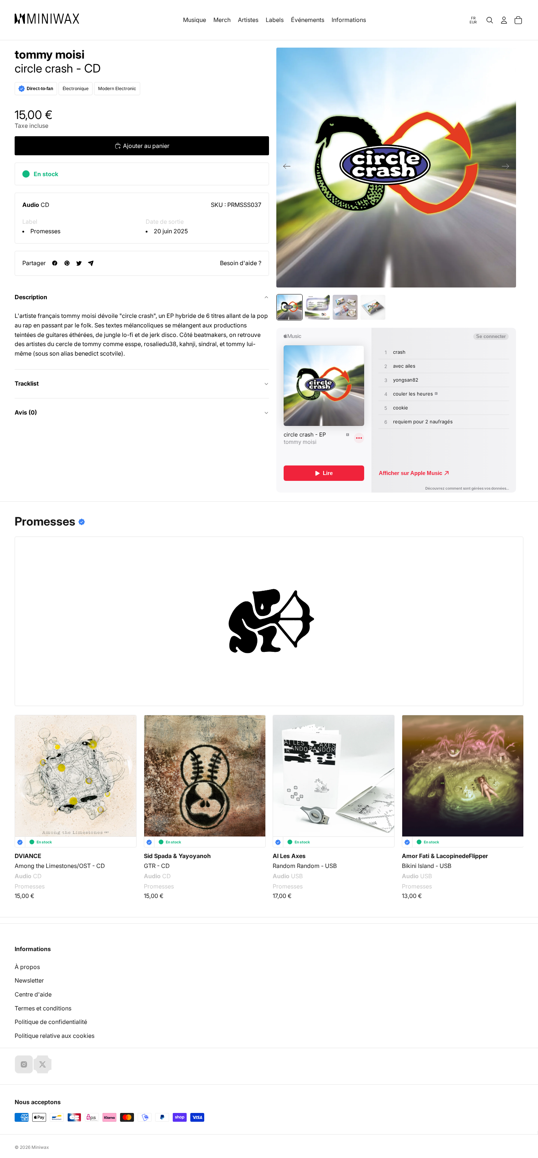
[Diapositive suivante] (508, 168)
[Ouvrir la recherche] (490, 20)
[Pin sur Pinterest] (67, 263)
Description (31, 297)
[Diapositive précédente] (284, 168)
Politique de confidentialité (51, 1021)
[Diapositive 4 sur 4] (372, 307)
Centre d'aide (33, 994)
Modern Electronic (117, 88)
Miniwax (40, 1147)
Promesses (45, 231)
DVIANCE (28, 856)
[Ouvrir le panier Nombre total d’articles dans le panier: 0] (518, 20)
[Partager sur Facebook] (55, 263)
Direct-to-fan (40, 88)
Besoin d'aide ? (240, 263)
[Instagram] (24, 1064)
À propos (27, 966)
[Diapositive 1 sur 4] (289, 307)
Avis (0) (26, 412)
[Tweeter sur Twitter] (79, 263)
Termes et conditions (43, 1008)
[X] (42, 1064)
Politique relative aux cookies (54, 1035)
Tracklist (27, 383)
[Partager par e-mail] (91, 263)
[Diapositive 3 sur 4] (345, 307)
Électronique (76, 88)
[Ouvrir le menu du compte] (504, 20)
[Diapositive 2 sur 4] (317, 307)
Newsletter (29, 980)
